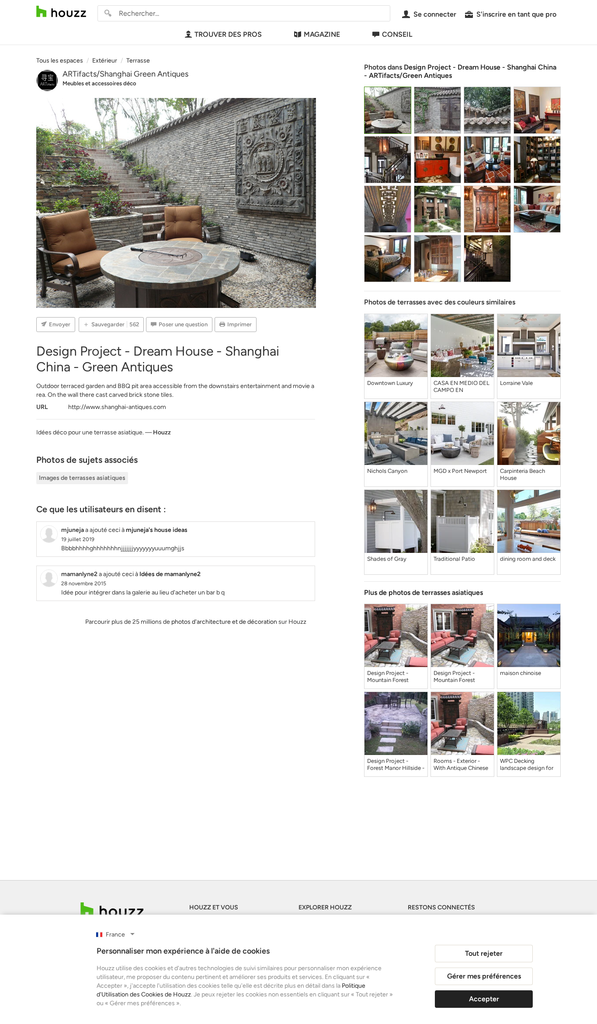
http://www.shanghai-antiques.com (117, 407)
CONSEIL (397, 34)
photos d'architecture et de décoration (224, 622)
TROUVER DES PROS (228, 34)
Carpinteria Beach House (522, 474)
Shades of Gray (386, 559)
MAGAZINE (322, 34)
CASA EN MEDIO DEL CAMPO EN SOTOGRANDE (461, 387)
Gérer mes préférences (484, 976)
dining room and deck (527, 559)
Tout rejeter (484, 953)
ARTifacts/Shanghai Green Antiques (125, 74)
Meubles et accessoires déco (99, 83)
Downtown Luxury (390, 383)
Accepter (484, 999)
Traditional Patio (454, 559)
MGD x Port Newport (460, 471)
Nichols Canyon (387, 471)
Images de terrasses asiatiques (82, 478)
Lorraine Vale (516, 383)
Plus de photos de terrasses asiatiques (423, 592)
